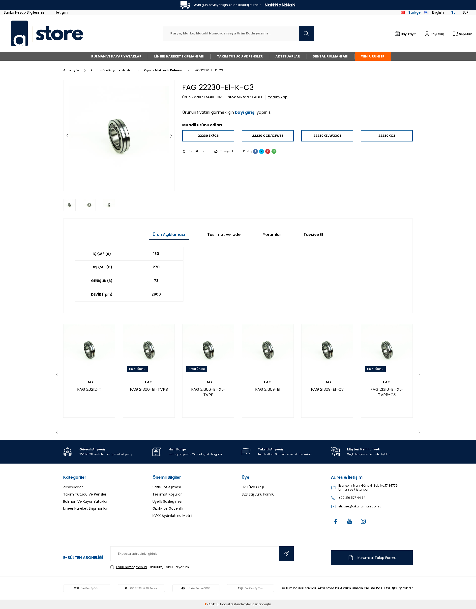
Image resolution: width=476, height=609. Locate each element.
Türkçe (414, 12)
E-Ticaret (223, 604)
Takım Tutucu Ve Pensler (240, 56)
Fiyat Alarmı (196, 151)
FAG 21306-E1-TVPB (149, 389)
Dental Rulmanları (330, 56)
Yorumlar (272, 234)
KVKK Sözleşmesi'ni (131, 567)
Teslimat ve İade (223, 234)
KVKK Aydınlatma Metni (172, 515)
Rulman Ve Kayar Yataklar (116, 56)
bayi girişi (245, 112)
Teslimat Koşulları (167, 494)
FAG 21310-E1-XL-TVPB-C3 (386, 392)
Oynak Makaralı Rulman (163, 70)
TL (453, 12)
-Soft (210, 604)
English (438, 12)
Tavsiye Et (226, 151)
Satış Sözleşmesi (166, 487)
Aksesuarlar (287, 56)
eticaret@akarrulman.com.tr (360, 506)
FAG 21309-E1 (267, 389)
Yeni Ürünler (373, 56)
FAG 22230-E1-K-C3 (208, 70)
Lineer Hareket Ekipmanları (179, 56)
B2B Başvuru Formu (258, 494)
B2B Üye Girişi (253, 487)
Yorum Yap (278, 97)
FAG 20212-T (89, 389)
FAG (89, 382)
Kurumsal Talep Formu (376, 557)
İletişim (62, 12)
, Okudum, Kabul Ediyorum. (153, 567)
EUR (466, 12)
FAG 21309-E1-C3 (327, 389)
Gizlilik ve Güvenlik (167, 508)
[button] (67, 135)
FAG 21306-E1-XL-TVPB (208, 392)
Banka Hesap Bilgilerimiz (24, 12)
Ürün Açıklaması (169, 234)
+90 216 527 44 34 (351, 498)
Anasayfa (71, 70)
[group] (119, 135)
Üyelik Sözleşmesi (167, 501)
